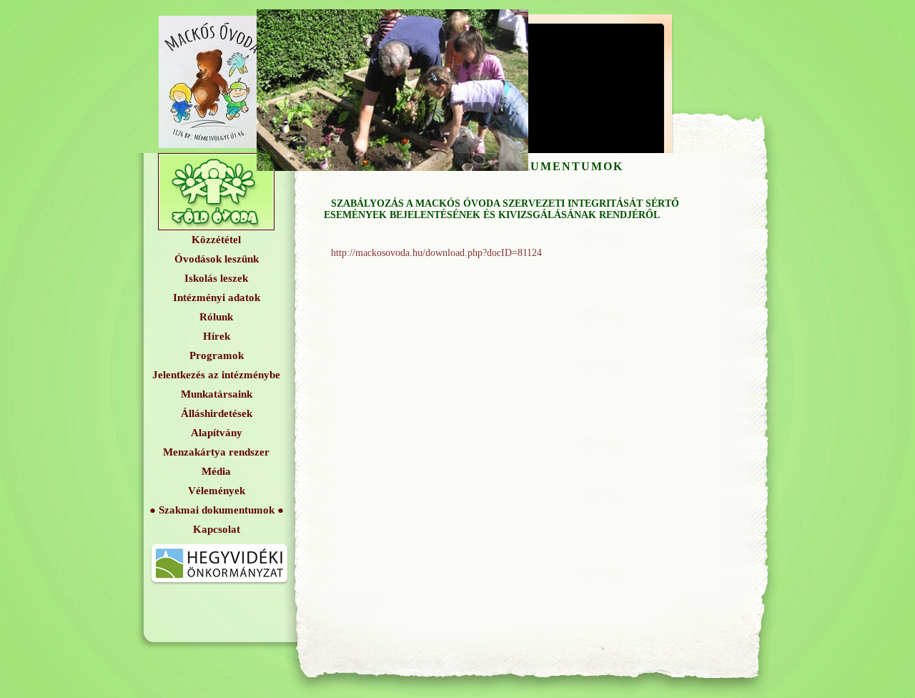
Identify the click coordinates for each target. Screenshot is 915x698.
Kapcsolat (216, 529)
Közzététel (216, 239)
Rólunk (216, 317)
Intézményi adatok (216, 297)
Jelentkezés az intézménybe (216, 374)
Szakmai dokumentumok (216, 510)
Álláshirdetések (216, 413)
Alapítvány (216, 432)
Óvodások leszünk (216, 259)
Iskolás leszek (216, 278)
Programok (216, 355)
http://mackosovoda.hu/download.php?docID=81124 (436, 252)
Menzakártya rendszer (216, 452)
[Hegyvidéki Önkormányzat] (219, 586)
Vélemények (216, 490)
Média (216, 471)
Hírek (216, 336)
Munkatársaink (216, 394)
